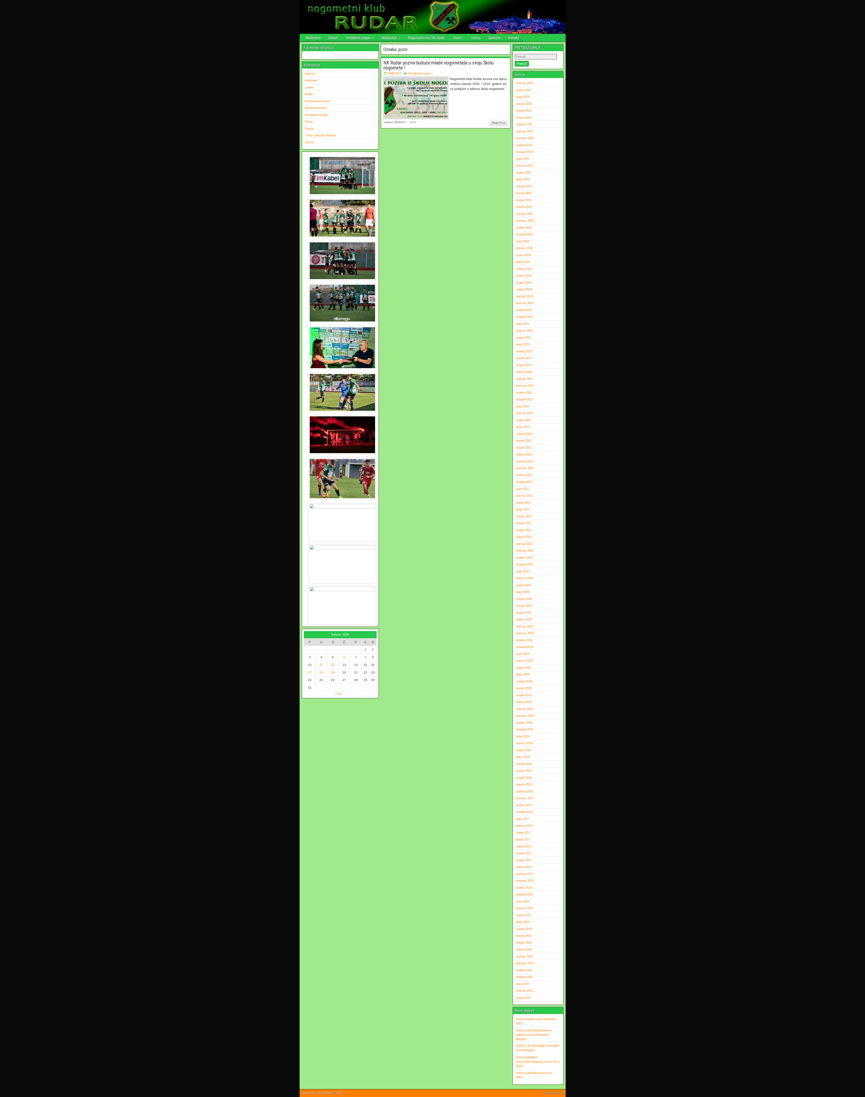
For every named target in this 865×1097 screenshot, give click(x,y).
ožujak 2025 (523, 200)
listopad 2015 (524, 977)
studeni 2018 (524, 722)
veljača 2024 (524, 289)
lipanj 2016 (523, 922)
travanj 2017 (524, 853)
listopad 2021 (524, 482)
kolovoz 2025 (524, 165)
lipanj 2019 (523, 674)
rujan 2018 (522, 736)
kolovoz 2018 (524, 743)
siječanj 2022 (524, 461)
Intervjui (310, 73)
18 (321, 672)
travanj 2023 (524, 358)
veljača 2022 (524, 454)
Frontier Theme (553, 1093)
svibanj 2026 (524, 104)
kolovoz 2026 (524, 83)
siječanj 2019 (524, 709)
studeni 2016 (524, 887)
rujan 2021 (522, 489)
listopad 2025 (524, 152)
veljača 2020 (524, 619)
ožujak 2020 (523, 612)
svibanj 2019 (524, 681)
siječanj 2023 (524, 379)
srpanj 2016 (523, 915)
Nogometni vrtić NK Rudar (426, 38)
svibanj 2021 (524, 516)
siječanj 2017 (524, 874)
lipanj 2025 (523, 179)
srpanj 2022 (523, 420)
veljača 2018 (524, 784)
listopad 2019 (524, 647)
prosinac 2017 (525, 798)
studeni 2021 (524, 475)
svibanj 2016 (524, 929)
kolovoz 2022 (524, 413)
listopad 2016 (524, 894)
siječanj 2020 (524, 626)
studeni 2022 (524, 392)
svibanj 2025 (524, 186)
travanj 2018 (524, 770)
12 (333, 665)
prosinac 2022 (525, 385)
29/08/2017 (394, 73)
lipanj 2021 (523, 509)
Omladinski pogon (358, 38)
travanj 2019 (524, 688)
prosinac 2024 (525, 220)
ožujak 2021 (523, 530)
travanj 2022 (524, 440)
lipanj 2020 (523, 592)
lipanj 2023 (523, 344)
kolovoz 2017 (524, 825)
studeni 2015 (524, 970)
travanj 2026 (524, 110)
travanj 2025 (524, 193)
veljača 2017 (524, 867)
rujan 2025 (522, 159)
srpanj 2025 (523, 172)
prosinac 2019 (525, 633)
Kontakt (513, 38)
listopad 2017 (524, 812)
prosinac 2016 (525, 880)
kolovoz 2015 (524, 990)
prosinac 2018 (525, 715)
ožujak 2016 (523, 942)
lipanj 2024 (523, 262)
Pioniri (309, 121)
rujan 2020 (522, 571)
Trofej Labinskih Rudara (320, 135)
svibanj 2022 (524, 434)
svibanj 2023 (524, 351)
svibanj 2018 (524, 764)
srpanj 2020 (523, 585)
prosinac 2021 (525, 468)
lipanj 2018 (523, 757)
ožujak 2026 (523, 117)
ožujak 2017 (523, 860)
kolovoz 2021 (524, 495)
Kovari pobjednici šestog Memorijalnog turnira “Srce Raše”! (538, 1062)
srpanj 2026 (523, 90)
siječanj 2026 (524, 131)
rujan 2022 (522, 406)
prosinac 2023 (525, 303)
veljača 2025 (524, 207)
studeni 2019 (524, 640)
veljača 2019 (524, 702)
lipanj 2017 (523, 839)
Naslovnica (313, 38)
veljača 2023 (524, 372)
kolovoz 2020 (524, 578)
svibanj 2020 (524, 599)
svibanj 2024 (524, 269)
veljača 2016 (524, 949)
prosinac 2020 (525, 550)
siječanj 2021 (524, 544)
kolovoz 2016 (524, 908)
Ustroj (475, 38)
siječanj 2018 (524, 791)
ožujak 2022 (523, 447)
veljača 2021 (524, 537)
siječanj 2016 (524, 956)
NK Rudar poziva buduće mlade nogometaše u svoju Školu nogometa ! (438, 65)
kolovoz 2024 (524, 248)
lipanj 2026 (523, 97)
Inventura (311, 80)
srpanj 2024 (523, 255)
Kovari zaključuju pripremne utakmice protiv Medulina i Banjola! (534, 1035)
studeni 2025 (524, 145)
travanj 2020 (524, 605)
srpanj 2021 (523, 502)
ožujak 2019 (523, 695)
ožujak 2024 (523, 282)
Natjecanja (389, 38)
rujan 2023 (522, 324)
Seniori (333, 38)
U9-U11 (309, 142)
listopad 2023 (524, 317)
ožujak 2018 (523, 777)
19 (333, 672)
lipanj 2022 (523, 427)
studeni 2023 (524, 310)
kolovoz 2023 (524, 330)
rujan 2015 (522, 984)
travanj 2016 (524, 935)
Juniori (309, 87)
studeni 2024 (524, 227)
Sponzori (494, 38)
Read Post (498, 122)
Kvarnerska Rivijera (317, 101)
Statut (457, 38)
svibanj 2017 (524, 846)
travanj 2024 (524, 275)
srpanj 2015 (523, 997)
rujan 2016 (522, 901)
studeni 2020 (524, 557)
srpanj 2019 (523, 667)
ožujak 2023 (523, 365)
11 (321, 665)
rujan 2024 (522, 241)
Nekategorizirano (316, 108)
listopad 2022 (524, 399)
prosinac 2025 (525, 138)
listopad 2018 (524, 729)
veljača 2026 (524, 124)
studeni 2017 (524, 805)
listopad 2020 (524, 564)
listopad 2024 (524, 234)
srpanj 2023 (523, 337)
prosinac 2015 (525, 963)
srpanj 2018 (523, 750)
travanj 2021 (524, 523)
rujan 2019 (522, 654)
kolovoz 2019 (524, 660)
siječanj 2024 (524, 296)
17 (310, 672)
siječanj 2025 (524, 214)
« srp (338, 693)
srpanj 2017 (523, 832)
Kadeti (309, 94)
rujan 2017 (522, 819)
